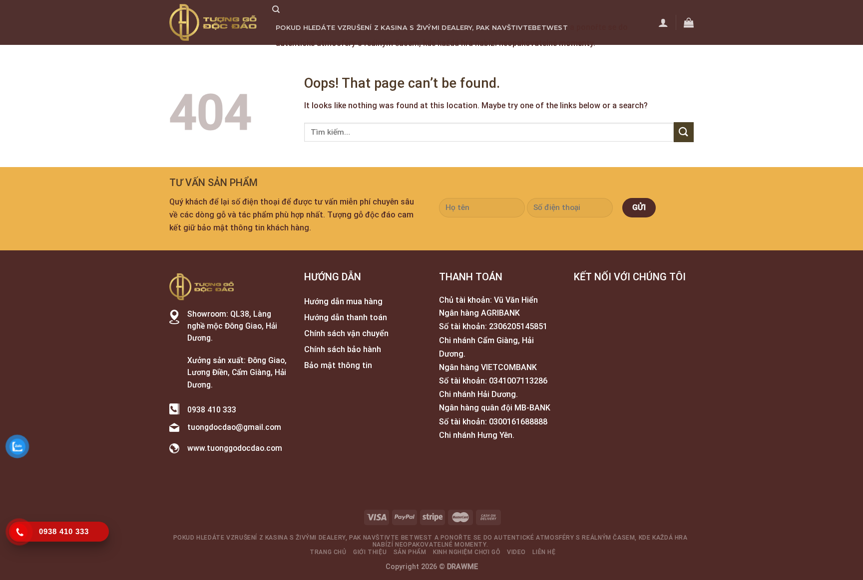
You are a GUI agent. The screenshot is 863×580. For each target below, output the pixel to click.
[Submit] (684, 132)
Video (516, 58)
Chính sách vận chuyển (346, 333)
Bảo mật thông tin (338, 365)
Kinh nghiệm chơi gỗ (458, 58)
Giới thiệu (346, 58)
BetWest (550, 27)
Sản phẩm (392, 58)
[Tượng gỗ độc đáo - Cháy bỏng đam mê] (213, 22)
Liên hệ (547, 58)
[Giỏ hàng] (689, 22)
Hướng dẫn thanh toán (345, 317)
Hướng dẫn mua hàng (343, 301)
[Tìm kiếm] (276, 9)
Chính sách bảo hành (342, 349)
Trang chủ (297, 58)
